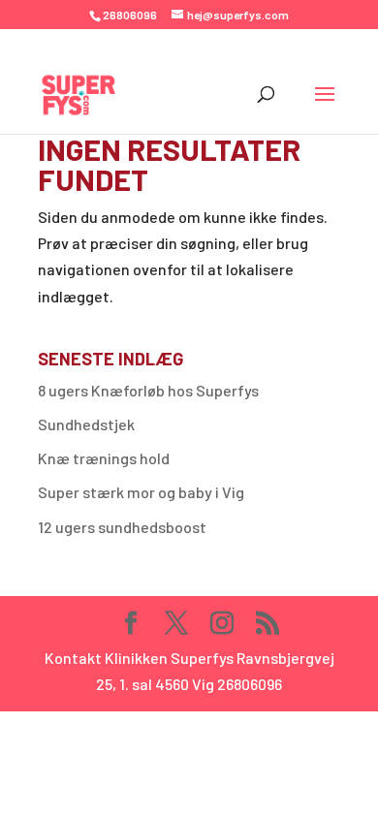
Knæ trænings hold (104, 458)
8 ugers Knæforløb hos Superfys (148, 390)
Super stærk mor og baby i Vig (141, 492)
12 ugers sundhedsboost (122, 527)
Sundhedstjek (86, 424)
